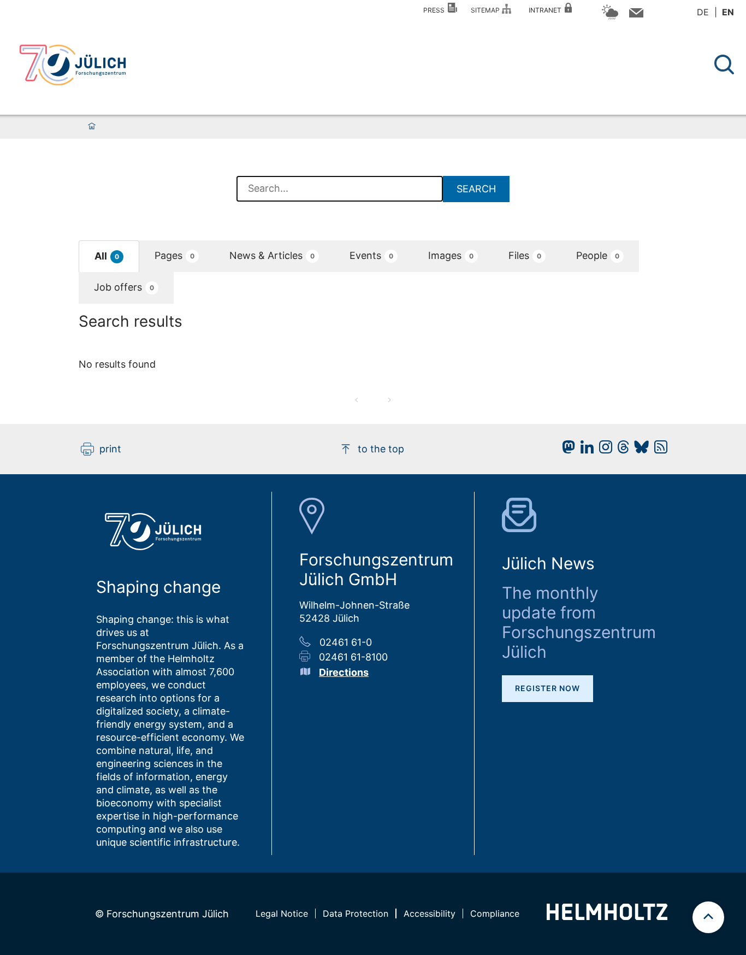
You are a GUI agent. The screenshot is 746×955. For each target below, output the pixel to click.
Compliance (494, 913)
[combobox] (339, 189)
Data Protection (355, 913)
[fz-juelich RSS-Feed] (658, 450)
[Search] (725, 64)
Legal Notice (282, 913)
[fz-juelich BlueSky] (639, 450)
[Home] (92, 126)
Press (435, 10)
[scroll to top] (708, 917)
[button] (109, 256)
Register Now (547, 688)
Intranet (547, 10)
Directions (344, 672)
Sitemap (487, 10)
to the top (381, 449)
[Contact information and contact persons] (634, 15)
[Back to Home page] (72, 65)
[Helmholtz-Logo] (607, 916)
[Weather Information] (610, 18)
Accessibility (429, 913)
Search (476, 188)
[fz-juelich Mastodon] (566, 450)
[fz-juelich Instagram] (603, 450)
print (110, 449)
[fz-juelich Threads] (620, 450)
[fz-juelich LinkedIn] (584, 450)
